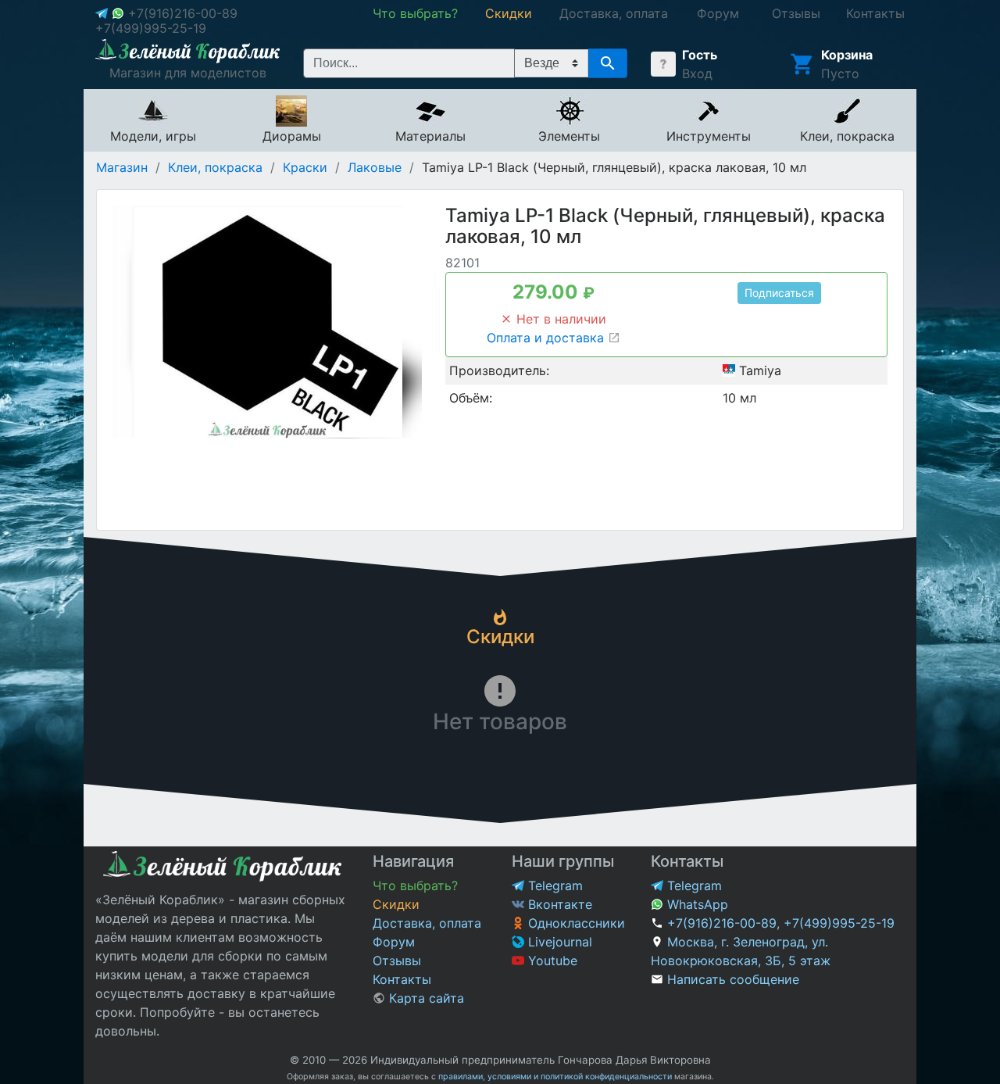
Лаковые (375, 167)
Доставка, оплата (427, 923)
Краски (305, 167)
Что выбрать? (415, 885)
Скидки (396, 904)
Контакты (402, 979)
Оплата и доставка (547, 337)
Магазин (122, 167)
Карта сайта (424, 998)
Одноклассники (574, 923)
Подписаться (779, 292)
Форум (394, 942)
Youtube (550, 960)
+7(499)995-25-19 (150, 28)
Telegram (553, 885)
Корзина (847, 55)
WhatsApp (695, 904)
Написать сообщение (733, 979)
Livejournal (558, 942)
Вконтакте (558, 904)
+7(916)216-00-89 (183, 13)
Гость (699, 55)
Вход (697, 73)
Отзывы (397, 960)
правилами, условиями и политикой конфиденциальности (555, 1076)
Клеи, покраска (215, 167)
